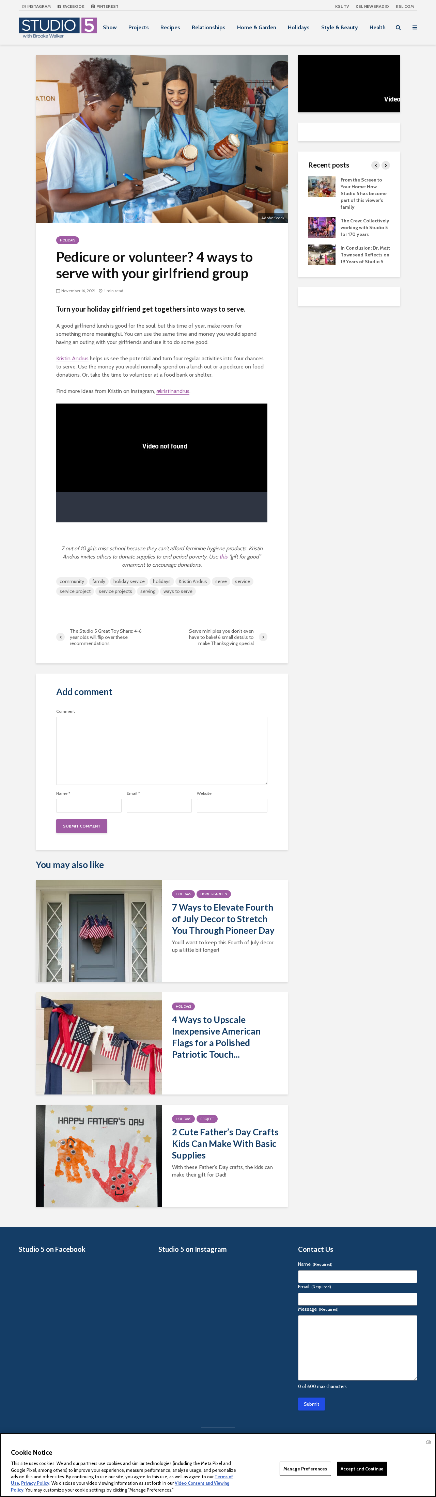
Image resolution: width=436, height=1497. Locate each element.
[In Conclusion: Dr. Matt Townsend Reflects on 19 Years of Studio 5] (322, 254)
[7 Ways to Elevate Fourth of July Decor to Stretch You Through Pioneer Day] (99, 930)
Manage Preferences (305, 1468)
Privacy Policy (35, 1483)
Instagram (38, 6)
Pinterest (107, 6)
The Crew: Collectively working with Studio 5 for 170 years (365, 227)
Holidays (299, 27)
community (72, 581)
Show (110, 27)
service (242, 581)
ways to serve (178, 591)
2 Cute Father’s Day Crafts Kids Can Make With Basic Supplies (225, 1143)
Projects (138, 27)
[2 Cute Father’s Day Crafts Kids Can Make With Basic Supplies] (99, 1155)
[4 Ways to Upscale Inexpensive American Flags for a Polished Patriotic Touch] (99, 1043)
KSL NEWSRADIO (372, 6)
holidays (162, 581)
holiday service (129, 581)
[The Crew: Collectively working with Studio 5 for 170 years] (322, 227)
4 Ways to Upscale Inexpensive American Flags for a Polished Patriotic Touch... (216, 1037)
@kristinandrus (172, 391)
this (223, 556)
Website (204, 793)
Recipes (170, 27)
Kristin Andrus (72, 358)
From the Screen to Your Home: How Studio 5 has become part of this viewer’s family (364, 193)
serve (221, 581)
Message (318, 1309)
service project (75, 591)
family (98, 581)
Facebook (73, 6)
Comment (65, 711)
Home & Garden (256, 27)
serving (147, 591)
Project (207, 1119)
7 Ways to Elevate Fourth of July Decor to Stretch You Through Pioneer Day (223, 919)
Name (63, 793)
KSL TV (342, 6)
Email (133, 793)
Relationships (208, 27)
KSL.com (405, 6)
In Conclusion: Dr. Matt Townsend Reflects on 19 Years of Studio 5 (365, 255)
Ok (428, 1441)
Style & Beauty (339, 27)
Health (378, 27)
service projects (115, 591)
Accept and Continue (362, 1468)
